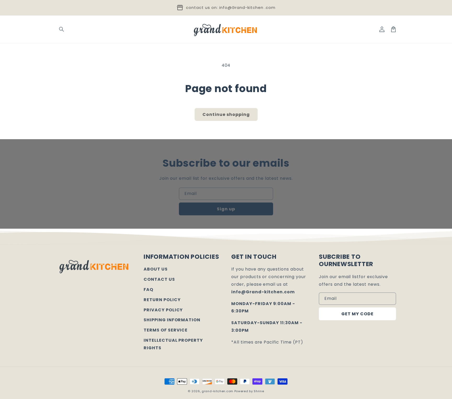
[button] (61, 29)
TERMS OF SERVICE (166, 330)
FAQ (148, 289)
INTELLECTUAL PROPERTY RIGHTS (173, 344)
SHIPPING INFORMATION (172, 320)
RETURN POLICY (162, 300)
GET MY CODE (357, 314)
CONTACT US (159, 279)
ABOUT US (156, 269)
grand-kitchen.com (217, 391)
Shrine (259, 391)
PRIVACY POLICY (163, 310)
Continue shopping (226, 114)
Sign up (226, 209)
